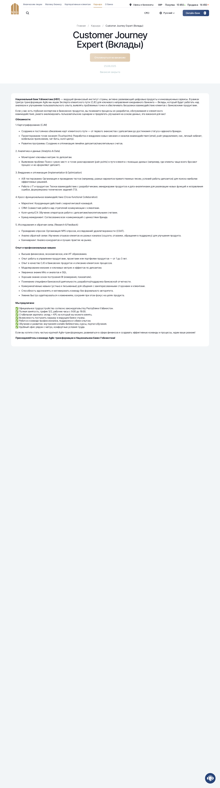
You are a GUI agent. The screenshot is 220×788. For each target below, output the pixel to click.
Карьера (95, 25)
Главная (81, 25)
